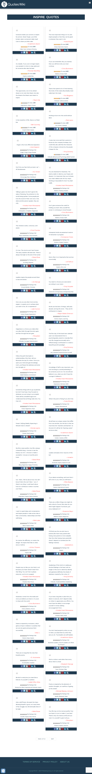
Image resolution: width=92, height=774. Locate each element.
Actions (56, 242)
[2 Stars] (22, 46)
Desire (55, 487)
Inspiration (22, 496)
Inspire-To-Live (66, 462)
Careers (61, 438)
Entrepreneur (59, 292)
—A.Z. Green (36, 172)
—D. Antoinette (35, 657)
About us (64, 762)
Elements (61, 696)
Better (28, 287)
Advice (24, 609)
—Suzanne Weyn (67, 511)
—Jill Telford (69, 262)
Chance (56, 725)
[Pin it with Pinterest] (29, 52)
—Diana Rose (35, 257)
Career (57, 438)
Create (61, 242)
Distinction (52, 292)
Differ (65, 438)
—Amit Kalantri (34, 147)
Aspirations (24, 105)
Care (24, 49)
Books (66, 101)
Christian (32, 287)
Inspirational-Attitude (31, 687)
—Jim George (35, 282)
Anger (22, 152)
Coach (24, 130)
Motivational (63, 406)
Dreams (66, 190)
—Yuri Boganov (68, 95)
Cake (21, 49)
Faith (65, 74)
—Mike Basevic (68, 482)
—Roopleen (36, 336)
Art (24, 262)
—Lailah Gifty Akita (33, 682)
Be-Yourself (68, 352)
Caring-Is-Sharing (31, 49)
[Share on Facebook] (22, 52)
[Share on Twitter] (24, 52)
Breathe (26, 663)
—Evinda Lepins (34, 428)
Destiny (61, 190)
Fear (28, 177)
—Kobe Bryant (68, 42)
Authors (61, 101)
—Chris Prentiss (34, 230)
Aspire (29, 105)
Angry (26, 152)
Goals (23, 408)
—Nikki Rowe (35, 491)
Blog (26, 262)
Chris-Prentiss (33, 235)
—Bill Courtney (35, 125)
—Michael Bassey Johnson (64, 691)
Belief (22, 375)
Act (56, 125)
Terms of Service (31, 762)
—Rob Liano (69, 120)
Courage (26, 341)
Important (61, 47)
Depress (30, 262)
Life (62, 267)
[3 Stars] (24, 46)
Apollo (56, 696)
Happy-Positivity (33, 465)
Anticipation (22, 211)
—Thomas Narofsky (33, 71)
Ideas (24, 525)
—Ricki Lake (36, 520)
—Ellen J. (37, 633)
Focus (32, 582)
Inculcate (54, 462)
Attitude (56, 101)
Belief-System (71, 157)
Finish (28, 130)
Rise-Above (32, 716)
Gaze (66, 696)
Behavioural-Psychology (59, 157)
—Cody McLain (68, 401)
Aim (51, 352)
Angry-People (32, 152)
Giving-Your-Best (20, 687)
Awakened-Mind (60, 582)
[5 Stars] (26, 46)
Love (64, 267)
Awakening (68, 582)
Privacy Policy (50, 762)
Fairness (63, 384)
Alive (20, 235)
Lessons (65, 725)
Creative (32, 663)
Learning (65, 319)
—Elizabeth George (66, 664)
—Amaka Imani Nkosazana (64, 185)
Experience (32, 314)
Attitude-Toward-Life (59, 352)
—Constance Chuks (66, 237)
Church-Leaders (63, 642)
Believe (57, 74)
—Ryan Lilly (36, 100)
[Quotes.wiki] (13, 4)
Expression (57, 384)
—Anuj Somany (68, 152)
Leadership (30, 76)
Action (60, 125)
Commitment (32, 375)
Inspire (66, 47)
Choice (33, 609)
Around (23, 287)
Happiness (35, 211)
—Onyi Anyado (68, 286)
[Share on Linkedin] (32, 52)
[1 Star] (21, 46)
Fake (65, 669)
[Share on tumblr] (35, 52)
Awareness (25, 235)
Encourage (24, 177)
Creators (65, 242)
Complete (28, 211)
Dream (62, 74)
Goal (28, 433)
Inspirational (61, 487)
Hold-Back (33, 177)
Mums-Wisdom (33, 496)
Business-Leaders (53, 642)
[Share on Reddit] (27, 52)
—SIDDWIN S (68, 545)
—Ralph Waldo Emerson (65, 313)
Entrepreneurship (68, 292)
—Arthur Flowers (34, 547)
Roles (32, 525)
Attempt (64, 125)
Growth (22, 716)
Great (56, 47)
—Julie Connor (35, 309)
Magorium (65, 516)
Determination (33, 341)
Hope (33, 408)
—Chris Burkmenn (67, 68)
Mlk (30, 552)
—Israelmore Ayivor (33, 44)
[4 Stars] (25, 46)
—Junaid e (69, 457)
